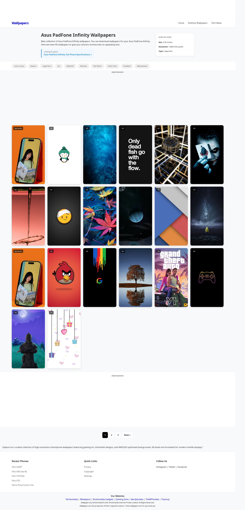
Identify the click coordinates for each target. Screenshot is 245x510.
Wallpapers (20, 23)
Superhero (47, 66)
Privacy (87, 467)
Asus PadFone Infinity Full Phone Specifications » (68, 54)
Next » (127, 435)
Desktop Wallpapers (197, 23)
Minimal (83, 66)
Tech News (216, 23)
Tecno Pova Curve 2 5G (23, 485)
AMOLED (70, 66)
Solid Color (112, 66)
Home (181, 23)
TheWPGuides (152, 499)
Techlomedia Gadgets (103, 499)
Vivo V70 (16, 480)
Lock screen (19, 66)
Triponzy (165, 499)
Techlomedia (72, 499)
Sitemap (88, 476)
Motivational (142, 66)
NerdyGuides (137, 499)
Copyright (89, 471)
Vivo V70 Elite (18, 476)
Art (59, 66)
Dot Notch (97, 66)
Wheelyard (85, 499)
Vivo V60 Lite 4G (19, 471)
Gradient (127, 66)
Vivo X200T (17, 467)
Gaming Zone (122, 499)
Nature (33, 66)
